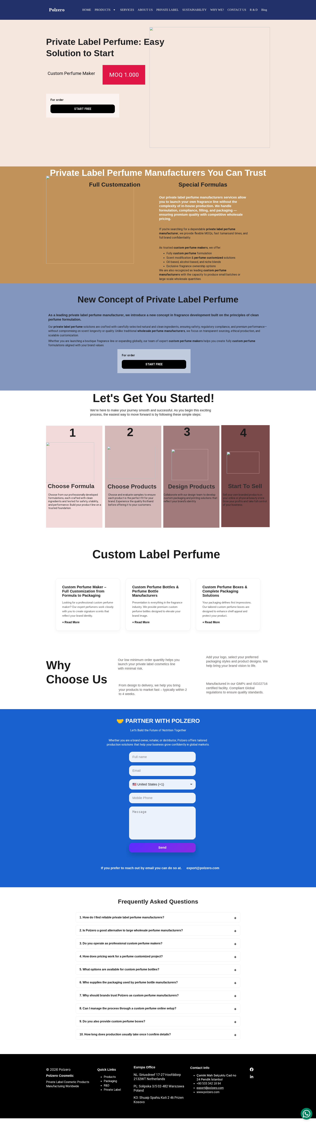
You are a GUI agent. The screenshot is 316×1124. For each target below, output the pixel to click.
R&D (106, 1085)
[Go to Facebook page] (251, 1071)
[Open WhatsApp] (306, 1114)
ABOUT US (145, 9)
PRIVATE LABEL (167, 9)
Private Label (112, 1089)
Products (110, 1077)
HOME (86, 9)
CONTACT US (236, 9)
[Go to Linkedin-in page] (251, 1077)
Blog (264, 9)
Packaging (110, 1081)
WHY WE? (217, 9)
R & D (254, 9)
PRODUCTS (102, 9)
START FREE (82, 109)
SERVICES (127, 9)
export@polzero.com (210, 1088)
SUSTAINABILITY (194, 9)
